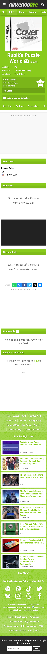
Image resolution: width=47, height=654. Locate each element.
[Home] (3, 12)
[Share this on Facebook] (24, 285)
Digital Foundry (32, 621)
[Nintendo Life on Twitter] (39, 589)
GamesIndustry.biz (17, 630)
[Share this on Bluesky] (19, 285)
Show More (23, 573)
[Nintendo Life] (23, 4)
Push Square (21, 617)
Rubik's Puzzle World (23, 58)
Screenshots (33, 106)
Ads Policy (26, 425)
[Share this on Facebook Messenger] (40, 285)
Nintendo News (11, 626)
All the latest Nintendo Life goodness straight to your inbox (23, 641)
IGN (22, 626)
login (36, 360)
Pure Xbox (34, 617)
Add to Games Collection (18, 98)
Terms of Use (13, 425)
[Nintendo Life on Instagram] (18, 596)
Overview (7, 106)
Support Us (11, 420)
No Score (8, 91)
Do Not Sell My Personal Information (23, 610)
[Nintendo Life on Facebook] (39, 596)
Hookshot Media (20, 605)
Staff (23, 416)
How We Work (35, 416)
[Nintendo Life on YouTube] (18, 589)
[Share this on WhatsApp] (14, 285)
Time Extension (15, 621)
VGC (41, 626)
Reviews (19, 106)
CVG (30, 630)
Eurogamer (32, 626)
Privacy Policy (35, 420)
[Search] (42, 4)
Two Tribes (19, 74)
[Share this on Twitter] (29, 285)
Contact (22, 420)
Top (9, 416)
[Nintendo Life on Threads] (28, 596)
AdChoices (39, 607)
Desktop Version (32, 429)
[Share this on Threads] (35, 285)
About (16, 416)
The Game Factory (22, 70)
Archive (37, 425)
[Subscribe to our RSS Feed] (7, 589)
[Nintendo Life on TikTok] (28, 589)
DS (15, 67)
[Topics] (4, 4)
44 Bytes (27, 607)
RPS (37, 630)
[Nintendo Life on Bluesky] (7, 596)
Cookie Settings (15, 429)
